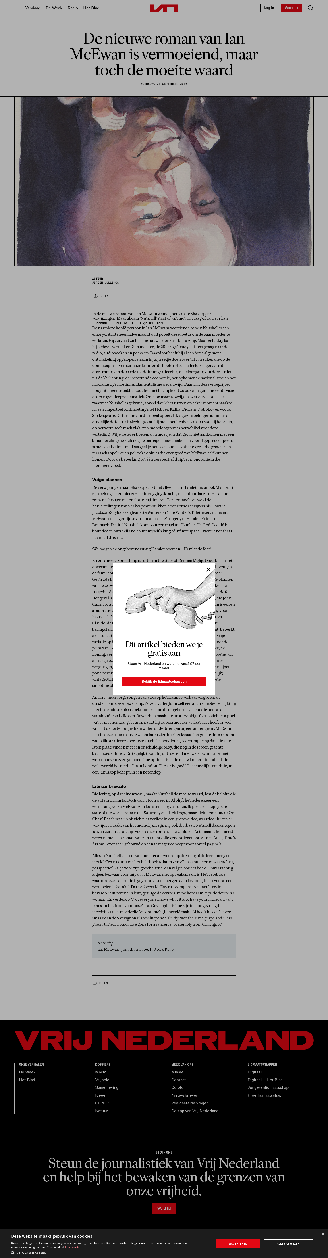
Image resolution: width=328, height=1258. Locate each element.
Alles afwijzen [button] (288, 1244)
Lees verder (73, 1247)
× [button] (323, 1234)
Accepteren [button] (238, 1244)
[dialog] (164, 1243)
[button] (109, 1252)
